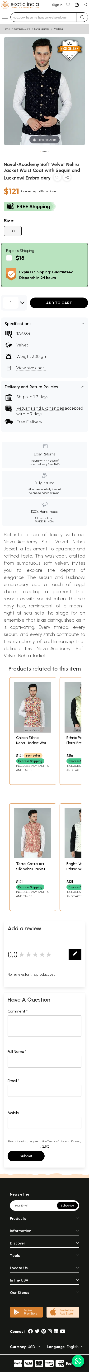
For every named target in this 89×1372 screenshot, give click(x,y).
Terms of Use (55, 1141)
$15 (20, 257)
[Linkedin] (56, 1331)
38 (13, 231)
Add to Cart (59, 303)
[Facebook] (30, 1331)
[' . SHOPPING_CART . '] (77, 4)
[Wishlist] (68, 4)
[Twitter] (37, 1331)
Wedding (58, 28)
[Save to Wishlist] (57, 178)
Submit (26, 1156)
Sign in (57, 5)
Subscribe (67, 1205)
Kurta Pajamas (41, 28)
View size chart (31, 368)
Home (7, 28)
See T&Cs (54, 464)
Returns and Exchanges (40, 408)
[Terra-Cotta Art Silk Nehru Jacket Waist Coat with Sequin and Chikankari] (32, 856)
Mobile (13, 1113)
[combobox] (43, 17)
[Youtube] (63, 1331)
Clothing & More (22, 28)
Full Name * (17, 1051)
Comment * (18, 1011)
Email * (13, 1081)
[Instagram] (50, 1331)
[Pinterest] (43, 1331)
